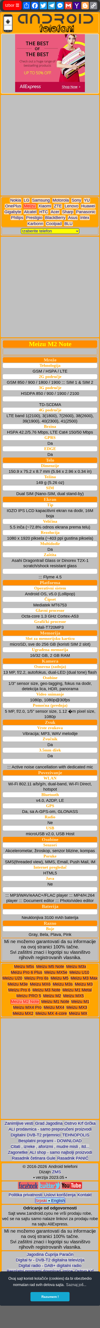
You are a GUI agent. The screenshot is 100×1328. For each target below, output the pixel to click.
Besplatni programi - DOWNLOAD (50, 1140)
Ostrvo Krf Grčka (80, 1123)
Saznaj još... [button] (76, 1285)
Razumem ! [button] (50, 1297)
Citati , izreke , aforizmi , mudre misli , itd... (50, 1146)
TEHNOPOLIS (75, 1135)
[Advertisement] (50, 145)
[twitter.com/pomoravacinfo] (50, 1188)
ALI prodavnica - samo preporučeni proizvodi (50, 1129)
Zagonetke (18, 1152)
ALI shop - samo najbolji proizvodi (61, 1152)
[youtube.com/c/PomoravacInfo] (72, 1188)
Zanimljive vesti (19, 1123)
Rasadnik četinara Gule (33, 1158)
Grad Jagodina (49, 1123)
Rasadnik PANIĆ (72, 1158)
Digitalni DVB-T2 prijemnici (35, 1135)
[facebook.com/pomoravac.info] (28, 1188)
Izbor (12, 5)
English (58, 1200)
